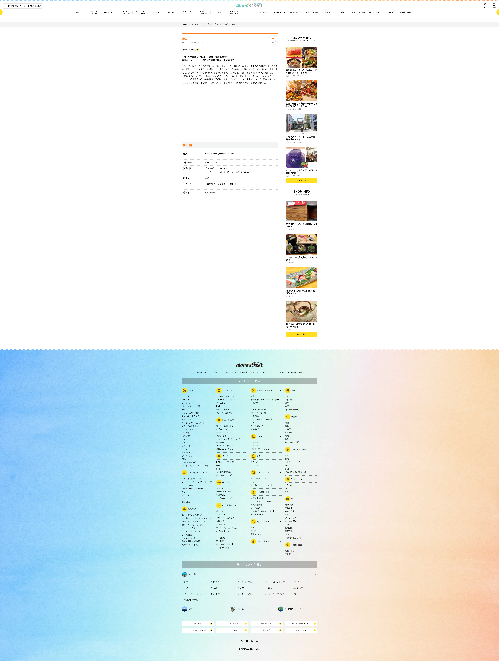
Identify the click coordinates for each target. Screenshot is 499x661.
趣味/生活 (186, 502)
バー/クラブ (187, 452)
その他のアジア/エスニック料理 (195, 466)
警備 (287, 534)
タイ (184, 442)
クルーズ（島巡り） (224, 413)
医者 (252, 528)
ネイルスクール (222, 531)
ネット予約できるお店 (32, 6)
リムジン (254, 423)
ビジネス (294, 499)
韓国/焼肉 (186, 436)
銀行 (218, 465)
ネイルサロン (221, 429)
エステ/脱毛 (221, 436)
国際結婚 (254, 403)
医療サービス (256, 534)
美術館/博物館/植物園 (191, 541)
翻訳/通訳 (289, 505)
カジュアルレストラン (191, 426)
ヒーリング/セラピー (225, 446)
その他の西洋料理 (189, 462)
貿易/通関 (289, 531)
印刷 (287, 515)
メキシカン (186, 446)
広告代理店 (289, 511)
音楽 (218, 534)
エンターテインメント (191, 531)
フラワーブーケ (257, 406)
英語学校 (220, 511)
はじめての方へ (232, 624)
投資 (287, 469)
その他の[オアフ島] (190, 600)
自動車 (294, 390)
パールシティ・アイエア (274, 594)
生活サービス (296, 479)
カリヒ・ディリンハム (192, 594)
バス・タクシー (263, 472)
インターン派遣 (222, 548)
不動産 (288, 554)
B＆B (218, 406)
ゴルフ (259, 436)
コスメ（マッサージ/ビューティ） (230, 439)
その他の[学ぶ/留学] (224, 544)
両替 (218, 469)
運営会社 (197, 624)
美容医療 (220, 442)
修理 (287, 406)
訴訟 (287, 423)
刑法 (287, 439)
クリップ (273, 42)
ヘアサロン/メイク (224, 432)
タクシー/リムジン (258, 478)
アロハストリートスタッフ (198, 630)
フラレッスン (256, 465)
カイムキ (214, 588)
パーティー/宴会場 (258, 413)
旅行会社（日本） (258, 498)
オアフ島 (192, 574)
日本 (190, 609)
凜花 (185, 39)
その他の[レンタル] (224, 498)
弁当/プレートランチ (190, 416)
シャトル (254, 482)
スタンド (289, 400)
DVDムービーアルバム (225, 462)
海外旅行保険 (256, 505)
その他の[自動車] (292, 409)
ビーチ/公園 (187, 535)
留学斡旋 (220, 541)
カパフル (268, 588)
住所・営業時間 (189, 50)
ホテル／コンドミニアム (226, 396)
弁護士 (294, 416)
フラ (258, 456)
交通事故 (289, 429)
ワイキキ (186, 582)
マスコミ (289, 508)
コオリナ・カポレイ (246, 594)
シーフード (186, 400)
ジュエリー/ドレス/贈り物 (261, 419)
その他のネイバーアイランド (296, 609)
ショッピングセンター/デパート (195, 479)
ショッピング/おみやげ (197, 473)
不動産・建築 (296, 545)
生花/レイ (186, 499)
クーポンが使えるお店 (12, 6)
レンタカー (220, 488)
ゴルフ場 (254, 446)
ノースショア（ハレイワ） (275, 582)
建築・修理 (289, 551)
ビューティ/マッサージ (231, 420)
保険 (287, 459)
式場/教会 (255, 416)
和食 (184, 409)
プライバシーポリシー (232, 630)
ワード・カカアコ (245, 582)
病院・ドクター (263, 522)
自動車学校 (220, 524)
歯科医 (253, 531)
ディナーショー (188, 456)
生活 (287, 492)
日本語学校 (220, 538)
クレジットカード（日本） (262, 501)
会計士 (288, 455)
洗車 (287, 403)
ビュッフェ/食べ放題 (190, 413)
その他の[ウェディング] (260, 429)
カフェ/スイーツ (188, 429)
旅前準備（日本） (264, 492)
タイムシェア (221, 403)
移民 (287, 426)
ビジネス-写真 (291, 521)
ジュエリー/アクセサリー (192, 489)
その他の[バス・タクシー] (261, 485)
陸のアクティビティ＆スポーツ (194, 521)
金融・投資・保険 (298, 449)
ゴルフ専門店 (256, 442)
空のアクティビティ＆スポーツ (194, 525)
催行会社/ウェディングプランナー (265, 400)
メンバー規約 (301, 630)
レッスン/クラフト (189, 528)
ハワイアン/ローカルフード (193, 423)
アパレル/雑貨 (188, 485)
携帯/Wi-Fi (220, 495)
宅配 (184, 459)
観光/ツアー (193, 509)
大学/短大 (220, 521)
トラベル (289, 485)
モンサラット (243, 588)
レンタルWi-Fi (256, 508)
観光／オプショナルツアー (193, 515)
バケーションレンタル (225, 400)
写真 (252, 396)
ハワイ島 (240, 609)
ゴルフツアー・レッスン (261, 449)
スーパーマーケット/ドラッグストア (197, 482)
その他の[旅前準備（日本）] (262, 511)
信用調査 (289, 528)
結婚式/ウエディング (265, 390)
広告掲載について (266, 624)
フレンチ (185, 449)
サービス (225, 456)
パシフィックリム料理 (191, 406)
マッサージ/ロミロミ (225, 426)
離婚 (287, 436)
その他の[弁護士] (292, 442)
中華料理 (185, 433)
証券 (287, 465)
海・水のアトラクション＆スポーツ (196, 518)
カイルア (296, 582)
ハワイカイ (297, 594)
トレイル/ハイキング (190, 538)
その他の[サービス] (224, 475)
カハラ (186, 588)
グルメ (190, 390)
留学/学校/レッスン (230, 505)
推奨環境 (266, 630)
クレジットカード (292, 462)
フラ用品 (254, 462)
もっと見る (301, 180)
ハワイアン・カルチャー (226, 518)
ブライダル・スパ (258, 426)
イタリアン (186, 419)
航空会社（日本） (258, 515)
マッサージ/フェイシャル (226, 528)
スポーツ (185, 495)
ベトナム (185, 439)
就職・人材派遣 (263, 541)
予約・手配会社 (222, 409)
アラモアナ (215, 582)
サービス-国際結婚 (224, 472)
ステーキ (185, 396)
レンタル (225, 482)
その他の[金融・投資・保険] (296, 472)
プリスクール (221, 515)
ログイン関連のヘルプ (301, 624)
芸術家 (288, 524)
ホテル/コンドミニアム (231, 390)
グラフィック (290, 518)
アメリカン (186, 403)
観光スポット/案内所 (190, 545)
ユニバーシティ (299, 588)
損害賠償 (289, 432)
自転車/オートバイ (224, 492)
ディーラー (289, 396)
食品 (184, 492)
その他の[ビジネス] (293, 538)
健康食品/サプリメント (225, 449)
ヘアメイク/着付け (258, 409)
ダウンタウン (216, 594)
